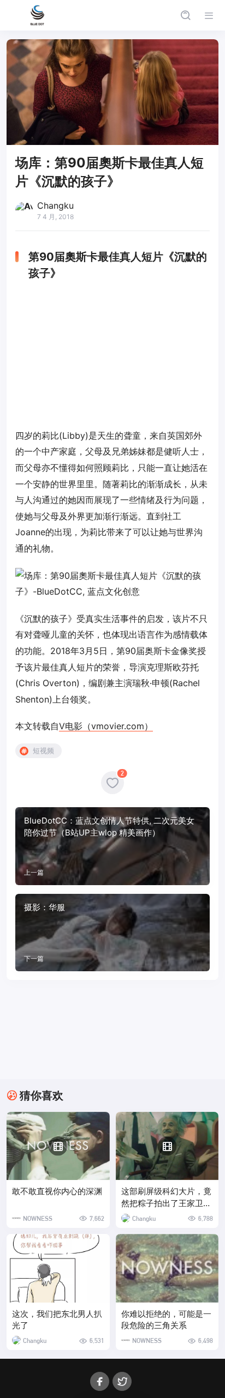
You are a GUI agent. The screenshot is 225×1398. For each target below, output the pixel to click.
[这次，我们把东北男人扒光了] (58, 1268)
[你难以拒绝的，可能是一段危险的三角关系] (167, 1268)
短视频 (43, 750)
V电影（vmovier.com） (106, 726)
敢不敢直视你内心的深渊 (57, 1191)
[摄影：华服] (112, 932)
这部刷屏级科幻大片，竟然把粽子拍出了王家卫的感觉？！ (166, 1197)
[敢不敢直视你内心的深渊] (58, 1146)
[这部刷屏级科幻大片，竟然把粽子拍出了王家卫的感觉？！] (167, 1146)
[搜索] (185, 15)
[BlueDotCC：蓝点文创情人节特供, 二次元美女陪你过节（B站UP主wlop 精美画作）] (112, 846)
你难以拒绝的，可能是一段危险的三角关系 (166, 1320)
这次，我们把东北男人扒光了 (57, 1320)
